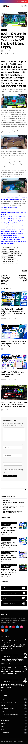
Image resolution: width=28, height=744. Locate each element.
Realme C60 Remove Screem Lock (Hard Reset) (22, 278)
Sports (2, 726)
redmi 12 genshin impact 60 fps (9, 259)
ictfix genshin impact (12, 255)
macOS (3, 717)
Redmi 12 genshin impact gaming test (10, 263)
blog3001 (5, 500)
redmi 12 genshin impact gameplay (10, 261)
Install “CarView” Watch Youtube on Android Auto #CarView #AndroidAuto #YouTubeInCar (14, 404)
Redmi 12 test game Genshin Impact (10, 267)
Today (16, 293)
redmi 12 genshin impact (8, 257)
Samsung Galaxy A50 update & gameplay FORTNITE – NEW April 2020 (13, 506)
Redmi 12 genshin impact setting (9, 265)
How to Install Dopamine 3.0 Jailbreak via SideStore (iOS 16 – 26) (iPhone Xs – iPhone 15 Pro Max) (13, 312)
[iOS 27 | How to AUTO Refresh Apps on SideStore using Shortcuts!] (14, 361)
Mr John (6, 51)
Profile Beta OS (5, 720)
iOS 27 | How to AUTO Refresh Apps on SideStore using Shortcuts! (12, 374)
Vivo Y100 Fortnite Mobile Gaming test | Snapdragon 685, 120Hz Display (5, 280)
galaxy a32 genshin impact (8, 249)
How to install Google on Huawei (9, 714)
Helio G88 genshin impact (17, 253)
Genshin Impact (6, 253)
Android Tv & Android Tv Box (8, 702)
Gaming (11, 293)
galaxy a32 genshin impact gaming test (11, 251)
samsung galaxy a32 (7, 269)
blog (4, 509)
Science (3, 723)
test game (16, 269)
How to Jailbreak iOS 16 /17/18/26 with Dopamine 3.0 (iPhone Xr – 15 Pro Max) (13, 343)
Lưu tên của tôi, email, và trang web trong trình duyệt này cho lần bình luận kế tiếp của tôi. (13, 471)
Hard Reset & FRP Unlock (7, 708)
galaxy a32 (16, 247)
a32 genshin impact (7, 247)
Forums (15, 741)
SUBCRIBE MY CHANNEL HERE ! (9, 207)
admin (4, 318)
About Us (3, 741)
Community (20, 741)
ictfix (4, 255)
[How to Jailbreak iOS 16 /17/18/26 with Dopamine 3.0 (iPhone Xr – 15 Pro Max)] (14, 331)
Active (4, 29)
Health (2, 711)
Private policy (9, 741)
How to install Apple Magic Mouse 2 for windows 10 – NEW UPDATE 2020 (12, 512)
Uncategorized (7, 295)
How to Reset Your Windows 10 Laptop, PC (13, 502)
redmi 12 (20, 255)
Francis (5, 504)
